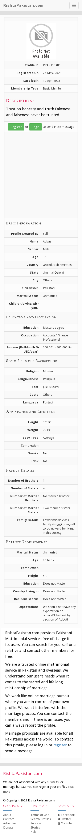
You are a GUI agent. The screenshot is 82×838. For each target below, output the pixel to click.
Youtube (66, 823)
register (60, 744)
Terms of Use (39, 815)
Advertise (9, 823)
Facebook (67, 815)
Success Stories (35, 825)
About (7, 815)
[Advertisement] (41, 175)
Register (16, 127)
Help (33, 832)
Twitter (66, 819)
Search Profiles (40, 819)
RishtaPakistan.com (23, 5)
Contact (8, 819)
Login (35, 127)
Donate (8, 827)
